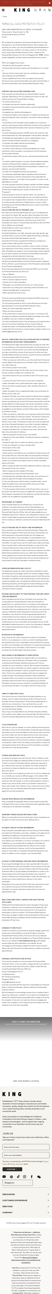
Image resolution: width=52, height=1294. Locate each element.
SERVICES (8, 1206)
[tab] (26, 1194)
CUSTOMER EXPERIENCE (15, 1200)
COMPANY (8, 1213)
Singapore (9, 1183)
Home (5, 16)
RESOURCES (9, 1194)
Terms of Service (17, 1164)
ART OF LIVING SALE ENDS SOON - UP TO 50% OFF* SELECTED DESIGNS (24, 3)
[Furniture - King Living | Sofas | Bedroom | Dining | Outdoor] (22, 10)
